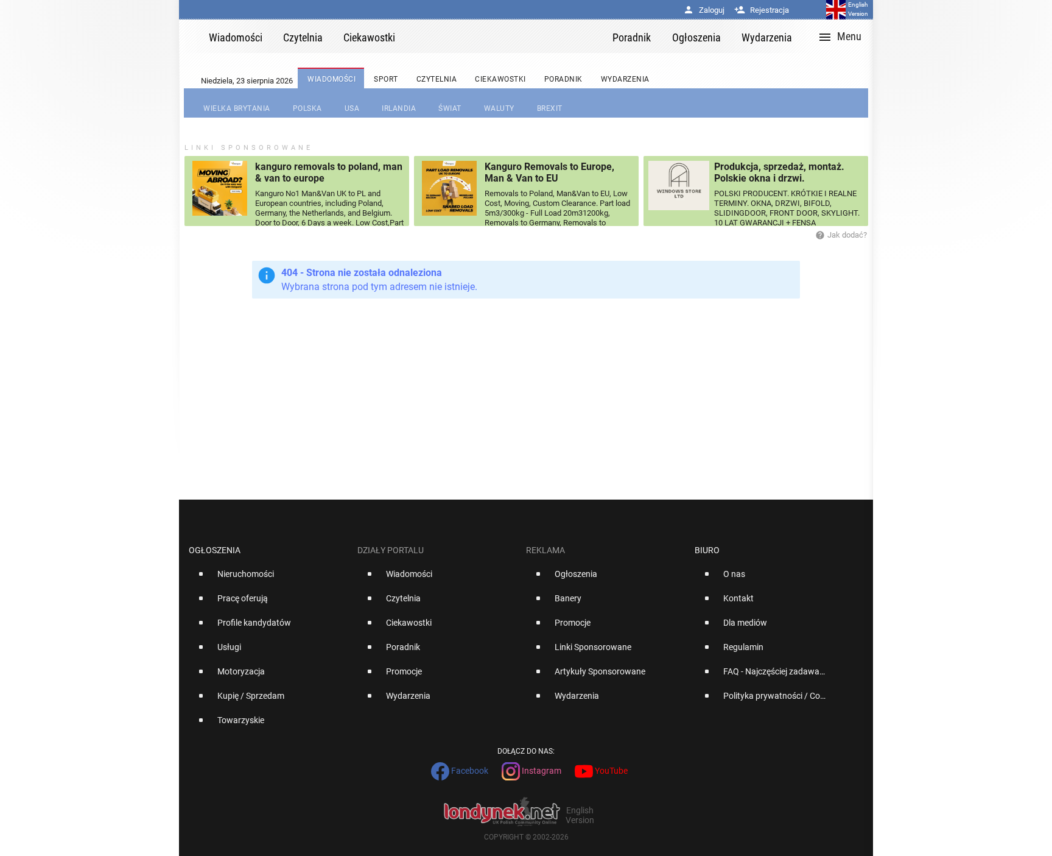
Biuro (707, 550)
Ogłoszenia (214, 550)
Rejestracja (761, 10)
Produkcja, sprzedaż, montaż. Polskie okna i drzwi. (779, 172)
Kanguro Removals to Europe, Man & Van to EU (549, 172)
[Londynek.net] (509, 36)
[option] (268, 579)
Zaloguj (703, 10)
